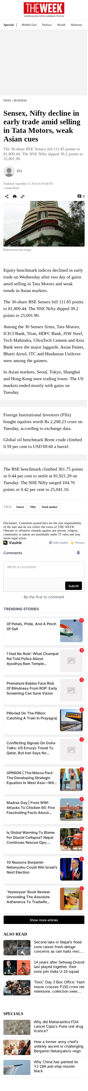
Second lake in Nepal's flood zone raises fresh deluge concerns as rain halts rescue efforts (59, 949)
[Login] (77, 12)
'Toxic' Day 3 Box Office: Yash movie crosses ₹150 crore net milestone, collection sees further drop (59, 989)
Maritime (76, 24)
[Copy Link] (22, 196)
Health (61, 24)
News (7, 100)
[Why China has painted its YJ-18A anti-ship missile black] (16, 1067)
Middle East (29, 24)
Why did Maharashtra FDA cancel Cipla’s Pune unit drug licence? (58, 1026)
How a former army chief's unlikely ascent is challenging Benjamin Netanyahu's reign (58, 1046)
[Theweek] (44, 8)
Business (20, 100)
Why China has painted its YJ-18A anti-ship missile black (56, 1066)
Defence (47, 24)
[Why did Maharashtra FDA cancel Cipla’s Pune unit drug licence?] (16, 1027)
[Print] (14, 196)
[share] (6, 196)
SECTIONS (6, 11)
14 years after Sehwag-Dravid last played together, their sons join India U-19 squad (59, 967)
